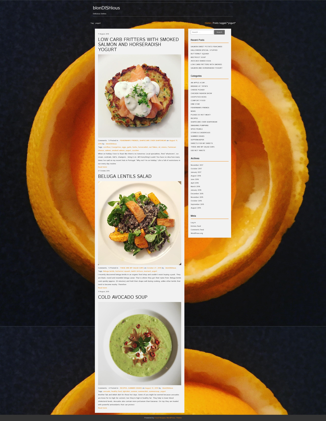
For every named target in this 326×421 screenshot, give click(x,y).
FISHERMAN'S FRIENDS (129, 140)
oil (159, 147)
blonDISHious (111, 144)
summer (134, 391)
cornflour (106, 147)
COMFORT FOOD (198, 100)
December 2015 (197, 193)
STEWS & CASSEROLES (200, 132)
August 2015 (196, 208)
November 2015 (197, 197)
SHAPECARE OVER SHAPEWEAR (153, 140)
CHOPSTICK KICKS (198, 97)
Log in (193, 222)
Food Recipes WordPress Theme (168, 418)
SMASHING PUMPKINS (199, 125)
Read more (102, 167)
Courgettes (116, 147)
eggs (124, 147)
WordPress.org (197, 233)
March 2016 (195, 186)
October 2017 (196, 168)
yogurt (128, 150)
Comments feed (197, 229)
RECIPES (123, 388)
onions (164, 147)
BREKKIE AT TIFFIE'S (199, 86)
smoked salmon (118, 150)
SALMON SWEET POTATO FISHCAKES (206, 46)
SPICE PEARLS (197, 129)
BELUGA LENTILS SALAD (125, 176)
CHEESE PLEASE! (198, 90)
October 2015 (196, 201)
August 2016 (196, 176)
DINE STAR (195, 104)
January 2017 (196, 172)
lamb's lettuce (137, 271)
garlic (129, 147)
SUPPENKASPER (197, 140)
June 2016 (195, 179)
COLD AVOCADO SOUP (122, 297)
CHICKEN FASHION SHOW (201, 93)
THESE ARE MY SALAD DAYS (132, 268)
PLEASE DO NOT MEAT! (201, 115)
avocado (106, 391)
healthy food (116, 391)
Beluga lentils (108, 271)
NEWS (193, 111)
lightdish (126, 391)
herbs (135, 147)
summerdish (143, 391)
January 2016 (196, 190)
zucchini (135, 150)
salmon (108, 150)
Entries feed (196, 226)
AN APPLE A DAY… (199, 82)
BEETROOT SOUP (198, 57)
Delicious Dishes (106, 10)
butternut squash (123, 271)
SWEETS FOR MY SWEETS (202, 143)
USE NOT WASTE (198, 150)
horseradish (143, 147)
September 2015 (197, 204)
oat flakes (153, 147)
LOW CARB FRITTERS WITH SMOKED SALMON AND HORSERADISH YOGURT (138, 44)
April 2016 (195, 183)
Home (208, 23)
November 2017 (197, 165)
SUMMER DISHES (135, 388)
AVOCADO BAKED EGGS (201, 61)
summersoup (154, 391)
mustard (147, 271)
